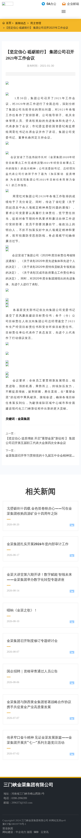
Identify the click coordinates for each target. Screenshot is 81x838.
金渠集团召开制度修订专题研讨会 (32, 641)
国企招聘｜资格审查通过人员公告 (32, 671)
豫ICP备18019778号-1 (14, 824)
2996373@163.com (21, 802)
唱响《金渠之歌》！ (22, 610)
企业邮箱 (72, 3)
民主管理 (36, 23)
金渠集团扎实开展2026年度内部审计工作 (38, 544)
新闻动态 (20, 23)
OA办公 (51, 3)
